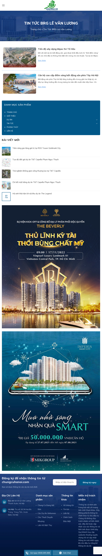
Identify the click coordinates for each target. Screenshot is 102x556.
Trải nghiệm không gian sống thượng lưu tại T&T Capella (36, 171)
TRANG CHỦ (12, 112)
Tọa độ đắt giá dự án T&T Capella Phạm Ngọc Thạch (35, 159)
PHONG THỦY (12, 127)
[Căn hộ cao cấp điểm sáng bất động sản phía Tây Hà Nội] (19, 84)
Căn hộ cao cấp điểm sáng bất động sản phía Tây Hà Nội (68, 75)
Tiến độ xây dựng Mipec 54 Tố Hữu (56, 49)
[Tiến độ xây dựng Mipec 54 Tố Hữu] (19, 57)
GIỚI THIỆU (11, 116)
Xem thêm (42, 60)
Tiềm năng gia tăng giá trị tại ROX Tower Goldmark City (36, 148)
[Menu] (3, 5)
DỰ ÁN (9, 120)
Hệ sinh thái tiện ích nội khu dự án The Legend (32, 193)
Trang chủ (35, 29)
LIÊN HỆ (10, 131)
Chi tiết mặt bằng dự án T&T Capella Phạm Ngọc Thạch (36, 182)
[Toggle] (97, 119)
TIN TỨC (10, 123)
